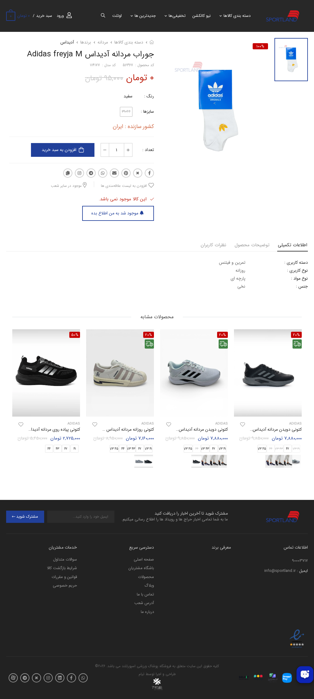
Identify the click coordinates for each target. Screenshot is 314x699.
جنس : (302, 286)
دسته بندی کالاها (237, 16)
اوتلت (117, 16)
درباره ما (147, 612)
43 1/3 (205, 449)
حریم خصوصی (65, 585)
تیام (141, 674)
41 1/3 (222, 449)
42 (287, 449)
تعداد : (148, 149)
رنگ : (149, 96)
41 (75, 449)
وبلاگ (149, 585)
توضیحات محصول (252, 245)
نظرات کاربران (213, 245)
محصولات (146, 577)
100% (260, 46)
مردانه (103, 42)
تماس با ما (145, 594)
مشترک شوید (27, 516)
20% (222, 335)
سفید (128, 96)
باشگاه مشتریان (141, 568)
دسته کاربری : (296, 262)
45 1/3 (262, 449)
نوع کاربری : (297, 270)
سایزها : (147, 111)
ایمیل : (302, 571)
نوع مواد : (299, 278)
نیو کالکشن (202, 16)
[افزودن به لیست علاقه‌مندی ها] (242, 424)
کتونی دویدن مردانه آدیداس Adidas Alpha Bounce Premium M (244, 429)
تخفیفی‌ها (177, 16)
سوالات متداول (65, 559)
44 (122, 449)
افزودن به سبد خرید (59, 149)
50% (74, 335)
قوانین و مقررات (64, 577)
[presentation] (297, 400)
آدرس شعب (144, 603)
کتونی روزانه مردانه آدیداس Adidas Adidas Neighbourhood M (97, 429)
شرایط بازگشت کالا (62, 568)
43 (57, 449)
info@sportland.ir (280, 571)
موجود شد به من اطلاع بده (114, 213)
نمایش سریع (268, 409)
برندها (85, 42)
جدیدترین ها (145, 16)
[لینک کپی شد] (67, 173)
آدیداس (67, 42)
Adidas (221, 423)
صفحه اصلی (144, 559)
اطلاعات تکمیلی (292, 245)
